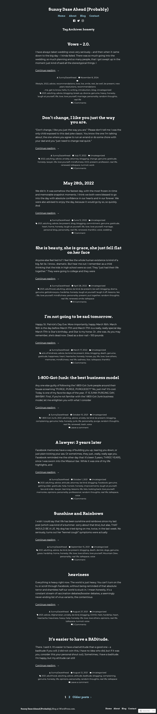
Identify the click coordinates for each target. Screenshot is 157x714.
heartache (71, 356)
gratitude (111, 159)
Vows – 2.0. (78, 44)
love (61, 96)
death (103, 353)
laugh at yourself (46, 96)
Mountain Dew (110, 553)
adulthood (50, 289)
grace (40, 553)
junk (75, 421)
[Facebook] (74, 20)
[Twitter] (78, 20)
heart (44, 226)
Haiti (100, 615)
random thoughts (108, 96)
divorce (86, 93)
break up (78, 93)
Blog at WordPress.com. (63, 709)
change (93, 159)
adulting (51, 93)
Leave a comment (79, 427)
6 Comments (79, 363)
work (91, 165)
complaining (42, 421)
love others (111, 356)
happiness (53, 356)
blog (73, 223)
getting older (44, 486)
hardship (64, 292)
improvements (91, 486)
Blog (83, 15)
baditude (87, 676)
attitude (66, 483)
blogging (68, 93)
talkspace (75, 165)
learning (66, 489)
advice (59, 93)
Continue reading (45, 70)
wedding (107, 230)
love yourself (70, 96)
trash (83, 424)
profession (104, 162)
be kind (76, 289)
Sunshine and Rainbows (78, 513)
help (61, 421)
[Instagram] (82, 20)
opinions (52, 492)
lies (118, 292)
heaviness (78, 574)
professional (75, 492)
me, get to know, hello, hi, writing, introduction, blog (70, 90)
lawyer (50, 162)
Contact (94, 15)
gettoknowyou (52, 292)
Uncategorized (104, 90)
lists (85, 489)
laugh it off (101, 292)
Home (61, 15)
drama (114, 289)
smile (81, 298)
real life (77, 99)
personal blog (50, 230)
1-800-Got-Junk (48, 418)
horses (89, 356)
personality (92, 96)
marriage (81, 96)
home (51, 226)
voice (99, 230)
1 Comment (79, 233)
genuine (95, 93)
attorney (74, 159)
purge (97, 421)
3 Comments (79, 624)
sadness (82, 359)
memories (50, 359)
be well (96, 289)
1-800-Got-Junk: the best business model (78, 377)
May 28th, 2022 (78, 183)
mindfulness (77, 162)
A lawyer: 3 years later (78, 442)
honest (70, 486)
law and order (47, 489)
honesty (111, 93)
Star (88, 359)
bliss (87, 353)
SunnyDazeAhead (67, 77)
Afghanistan (57, 615)
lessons (112, 292)
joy (94, 356)
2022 (43, 159)
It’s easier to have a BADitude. (78, 639)
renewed (65, 165)
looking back (94, 489)
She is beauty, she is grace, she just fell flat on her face (78, 250)
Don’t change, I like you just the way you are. (78, 120)
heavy (103, 93)
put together (94, 295)
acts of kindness (49, 353)
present (94, 162)
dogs (106, 550)
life (56, 96)
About (72, 15)
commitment (93, 223)
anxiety (66, 159)
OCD (86, 162)
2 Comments (79, 103)
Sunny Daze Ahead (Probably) (78, 9)
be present (64, 223)
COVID (93, 615)
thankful (92, 230)
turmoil (84, 165)
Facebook (103, 483)
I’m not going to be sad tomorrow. (78, 316)
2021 (44, 93)
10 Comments (80, 302)
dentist (100, 550)
